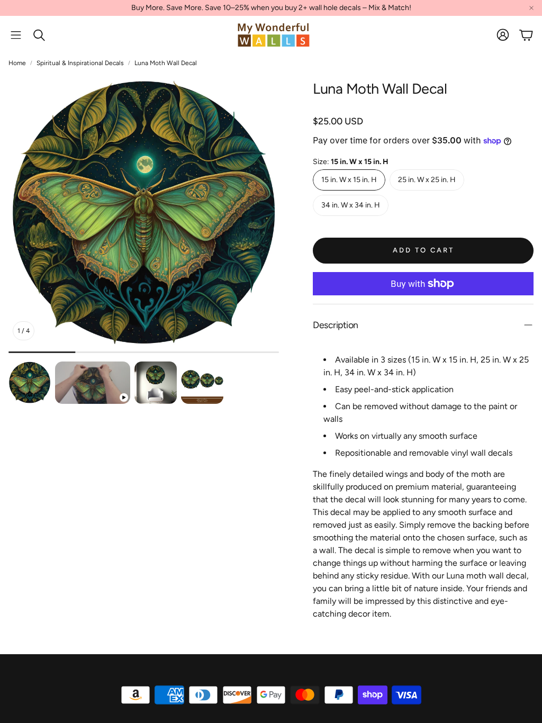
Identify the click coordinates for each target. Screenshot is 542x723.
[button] (15, 35)
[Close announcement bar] (531, 8)
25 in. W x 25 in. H (427, 179)
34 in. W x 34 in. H (350, 205)
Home (17, 63)
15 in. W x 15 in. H (349, 179)
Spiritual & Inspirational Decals (80, 63)
